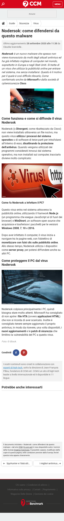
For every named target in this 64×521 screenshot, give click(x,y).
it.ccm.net (28, 447)
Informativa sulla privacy (19, 489)
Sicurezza (24, 23)
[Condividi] (16, 352)
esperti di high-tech (12, 367)
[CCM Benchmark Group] (32, 503)
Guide (12, 23)
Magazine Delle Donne (21, 494)
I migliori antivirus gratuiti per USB (48, 464)
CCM (21, 447)
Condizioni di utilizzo (37, 485)
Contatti (37, 489)
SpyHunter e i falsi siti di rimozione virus (17, 464)
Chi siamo (20, 485)
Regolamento (49, 489)
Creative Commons (22, 450)
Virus (36, 23)
